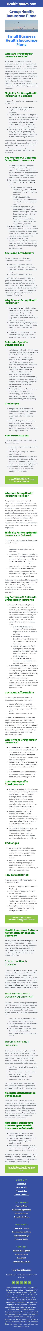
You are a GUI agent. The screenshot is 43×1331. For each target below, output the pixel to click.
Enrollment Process (21, 1228)
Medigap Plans (22, 1206)
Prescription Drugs (21, 1236)
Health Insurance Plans (21, 1232)
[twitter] (17, 1282)
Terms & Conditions (21, 1195)
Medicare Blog (21, 1187)
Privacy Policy (21, 1191)
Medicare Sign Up (21, 1213)
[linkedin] (25, 1282)
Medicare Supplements (21, 1210)
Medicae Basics (21, 1254)
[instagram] (21, 1282)
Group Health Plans (21, 1217)
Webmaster (18, 1324)
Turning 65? (21, 1258)
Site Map (9, 1324)
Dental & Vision (22, 1239)
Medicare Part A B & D (21, 1261)
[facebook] (13, 1282)
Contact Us (21, 1184)
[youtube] (29, 1282)
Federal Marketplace (21, 1251)
